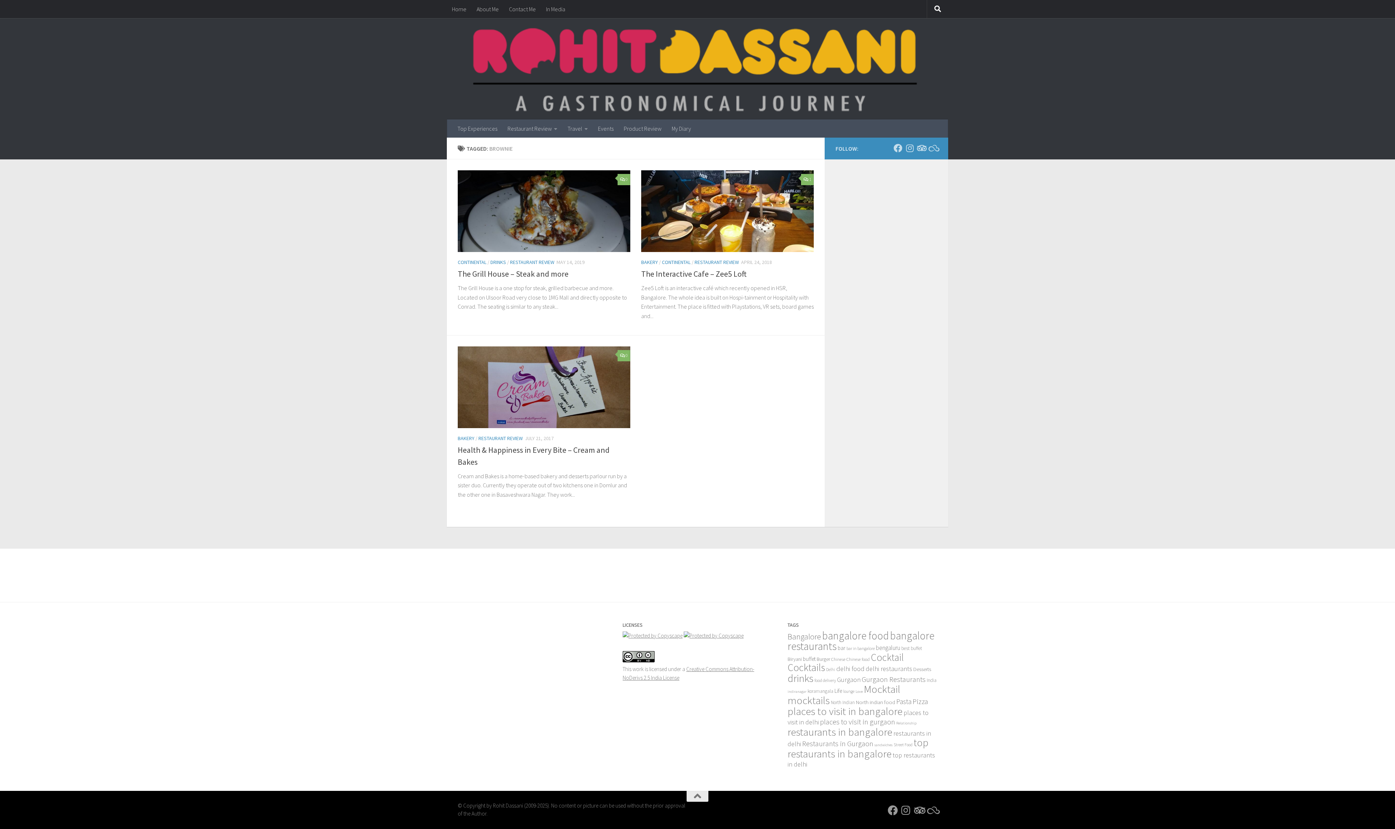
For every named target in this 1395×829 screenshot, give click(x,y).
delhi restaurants (889, 669)
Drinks (498, 262)
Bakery (649, 262)
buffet (809, 658)
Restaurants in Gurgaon (837, 743)
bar (841, 648)
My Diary (681, 128)
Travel (574, 128)
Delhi (830, 669)
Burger (823, 659)
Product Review (643, 128)
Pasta (903, 701)
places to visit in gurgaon (857, 722)
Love (859, 691)
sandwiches (883, 745)
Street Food (903, 744)
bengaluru (888, 648)
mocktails (809, 700)
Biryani (795, 659)
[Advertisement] (697, 568)
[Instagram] (909, 148)
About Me (488, 9)
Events (606, 128)
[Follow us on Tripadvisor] (921, 148)
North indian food (875, 702)
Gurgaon (849, 679)
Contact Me (522, 9)
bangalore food (855, 635)
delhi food (850, 669)
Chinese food (858, 659)
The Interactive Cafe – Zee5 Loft (694, 274)
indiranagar (797, 691)
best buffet (911, 648)
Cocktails (806, 667)
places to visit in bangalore (845, 711)
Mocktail (882, 689)
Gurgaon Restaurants (894, 679)
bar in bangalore (860, 648)
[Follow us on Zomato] (933, 148)
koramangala (820, 691)
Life (838, 690)
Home (459, 9)
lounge (848, 691)
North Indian (843, 702)
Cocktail (887, 657)
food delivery (825, 680)
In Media (555, 9)
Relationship (906, 723)
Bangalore (804, 636)
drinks (800, 678)
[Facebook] (898, 148)
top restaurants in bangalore (858, 748)
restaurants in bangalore (840, 732)
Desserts (922, 669)
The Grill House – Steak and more (513, 274)
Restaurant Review (530, 128)
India (932, 680)
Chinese (838, 659)
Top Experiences (477, 128)
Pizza (920, 701)
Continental (472, 262)
